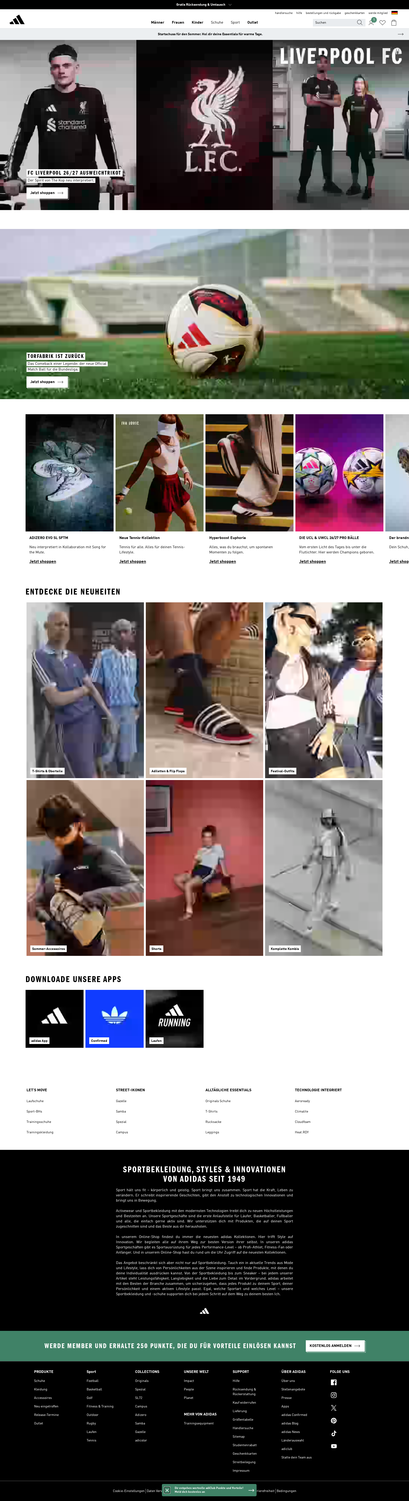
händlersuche (284, 13)
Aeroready (302, 1101)
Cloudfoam (303, 1122)
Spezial (121, 1122)
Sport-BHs (34, 1111)
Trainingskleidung (40, 1132)
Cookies (178, 1491)
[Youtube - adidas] (352, 1447)
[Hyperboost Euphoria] (249, 491)
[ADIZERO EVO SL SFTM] (70, 491)
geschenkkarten (355, 13)
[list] (204, 491)
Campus (122, 1132)
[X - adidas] (352, 1408)
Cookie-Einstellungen (129, 1491)
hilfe (299, 13)
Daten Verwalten (158, 1491)
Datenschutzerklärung (233, 1491)
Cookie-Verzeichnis (200, 1491)
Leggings (212, 1132)
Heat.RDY (302, 1132)
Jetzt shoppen (42, 562)
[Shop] (17, 20)
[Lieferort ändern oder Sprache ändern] (395, 13)
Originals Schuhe (218, 1101)
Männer (157, 23)
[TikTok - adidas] (352, 1434)
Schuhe (217, 23)
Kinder (197, 23)
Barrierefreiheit (263, 1491)
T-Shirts (211, 1111)
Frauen (178, 23)
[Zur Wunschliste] (382, 22)
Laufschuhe (35, 1101)
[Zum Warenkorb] (394, 22)
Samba (121, 1111)
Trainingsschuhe (39, 1122)
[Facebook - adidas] (352, 1383)
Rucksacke (213, 1122)
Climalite (301, 1111)
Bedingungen (286, 1491)
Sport (235, 23)
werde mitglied (378, 13)
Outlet (252, 23)
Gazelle (121, 1101)
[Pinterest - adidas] (352, 1421)
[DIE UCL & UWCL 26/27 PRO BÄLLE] (339, 491)
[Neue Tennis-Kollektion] (160, 491)
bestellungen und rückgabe (323, 13)
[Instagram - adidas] (352, 1395)
